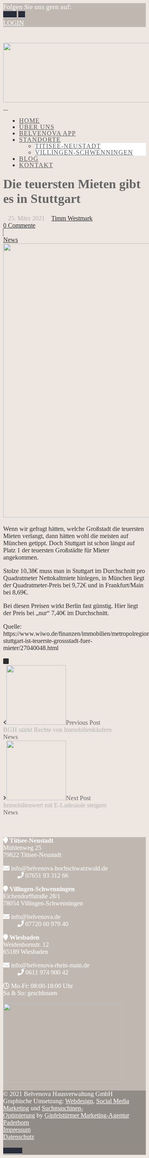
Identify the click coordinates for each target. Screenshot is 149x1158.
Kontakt (36, 165)
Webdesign (79, 1101)
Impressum (17, 1129)
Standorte (40, 139)
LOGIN (13, 23)
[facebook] (6, 14)
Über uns (36, 127)
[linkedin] (21, 14)
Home (29, 120)
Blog (29, 158)
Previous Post (57, 726)
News (10, 239)
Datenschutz (18, 1136)
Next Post (54, 802)
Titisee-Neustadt (68, 146)
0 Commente (19, 225)
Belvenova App (47, 133)
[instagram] (13, 14)
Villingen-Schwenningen (84, 152)
